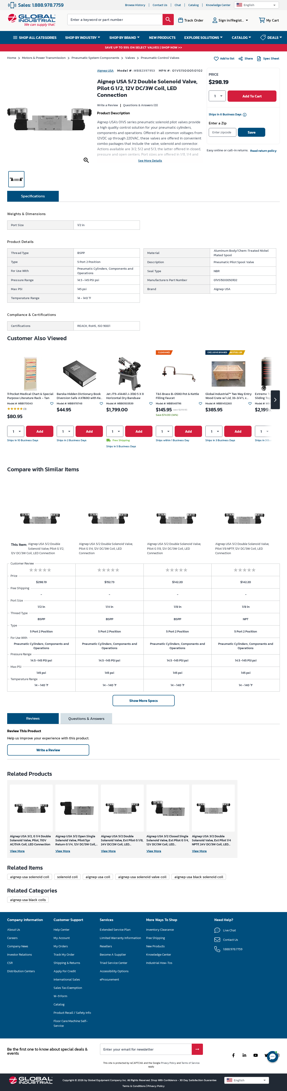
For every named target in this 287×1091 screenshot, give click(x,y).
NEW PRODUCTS (162, 37)
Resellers (106, 946)
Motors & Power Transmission (44, 57)
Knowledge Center (218, 5)
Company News (17, 946)
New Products (155, 946)
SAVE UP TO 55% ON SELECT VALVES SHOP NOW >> (143, 48)
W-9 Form (60, 996)
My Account (62, 938)
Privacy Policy (168, 1063)
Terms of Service (190, 1063)
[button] (256, 5)
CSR (10, 963)
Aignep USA (105, 70)
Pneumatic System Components (95, 57)
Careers (12, 938)
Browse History (135, 5)
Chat (178, 5)
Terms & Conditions (134, 1086)
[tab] (33, 196)
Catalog (193, 5)
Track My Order (64, 954)
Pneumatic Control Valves (160, 57)
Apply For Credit (65, 971)
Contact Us (160, 5)
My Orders (61, 946)
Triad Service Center (113, 963)
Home (11, 57)
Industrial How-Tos (159, 963)
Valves (130, 57)
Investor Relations (19, 954)
